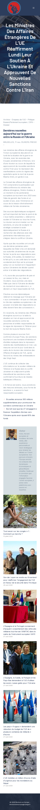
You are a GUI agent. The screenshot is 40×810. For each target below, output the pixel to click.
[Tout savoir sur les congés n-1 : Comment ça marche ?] (20, 527)
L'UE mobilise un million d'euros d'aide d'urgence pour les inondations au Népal (19, 780)
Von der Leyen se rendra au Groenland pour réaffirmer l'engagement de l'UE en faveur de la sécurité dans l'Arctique (19, 580)
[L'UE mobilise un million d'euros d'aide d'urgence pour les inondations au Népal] (20, 773)
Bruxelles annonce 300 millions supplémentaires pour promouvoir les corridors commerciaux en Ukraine (19, 402)
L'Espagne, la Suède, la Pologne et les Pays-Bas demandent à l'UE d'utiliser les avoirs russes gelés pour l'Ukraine (19, 680)
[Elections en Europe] (14, 8)
